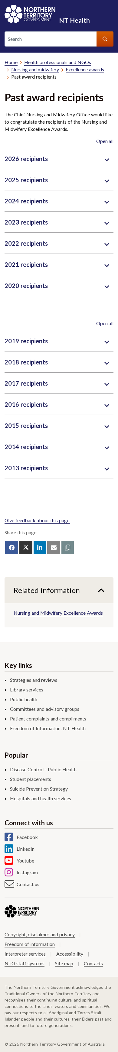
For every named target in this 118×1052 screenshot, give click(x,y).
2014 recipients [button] (26, 446)
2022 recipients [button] (26, 243)
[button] (67, 547)
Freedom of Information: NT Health (48, 728)
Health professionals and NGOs (57, 62)
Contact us (28, 884)
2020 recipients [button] (26, 285)
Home (11, 62)
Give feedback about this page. (37, 520)
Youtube (25, 860)
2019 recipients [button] (26, 341)
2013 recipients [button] (26, 467)
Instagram (27, 872)
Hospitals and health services (40, 798)
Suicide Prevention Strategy (39, 788)
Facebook (27, 837)
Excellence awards (85, 69)
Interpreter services (25, 954)
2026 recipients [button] (26, 158)
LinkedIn (25, 849)
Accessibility (69, 954)
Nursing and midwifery (35, 69)
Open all (104, 141)
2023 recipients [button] (26, 222)
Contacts (93, 963)
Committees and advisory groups (44, 709)
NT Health (74, 20)
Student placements (30, 779)
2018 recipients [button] (26, 362)
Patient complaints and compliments (48, 718)
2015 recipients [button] (26, 425)
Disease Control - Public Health (43, 769)
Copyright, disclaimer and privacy (40, 934)
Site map (64, 963)
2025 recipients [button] (26, 179)
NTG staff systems (24, 963)
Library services (26, 689)
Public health (23, 699)
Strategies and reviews (33, 680)
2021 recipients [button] (26, 264)
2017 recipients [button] (26, 383)
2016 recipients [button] (26, 404)
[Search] (105, 39)
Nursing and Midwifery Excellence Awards (58, 613)
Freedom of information (30, 944)
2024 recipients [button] (26, 201)
